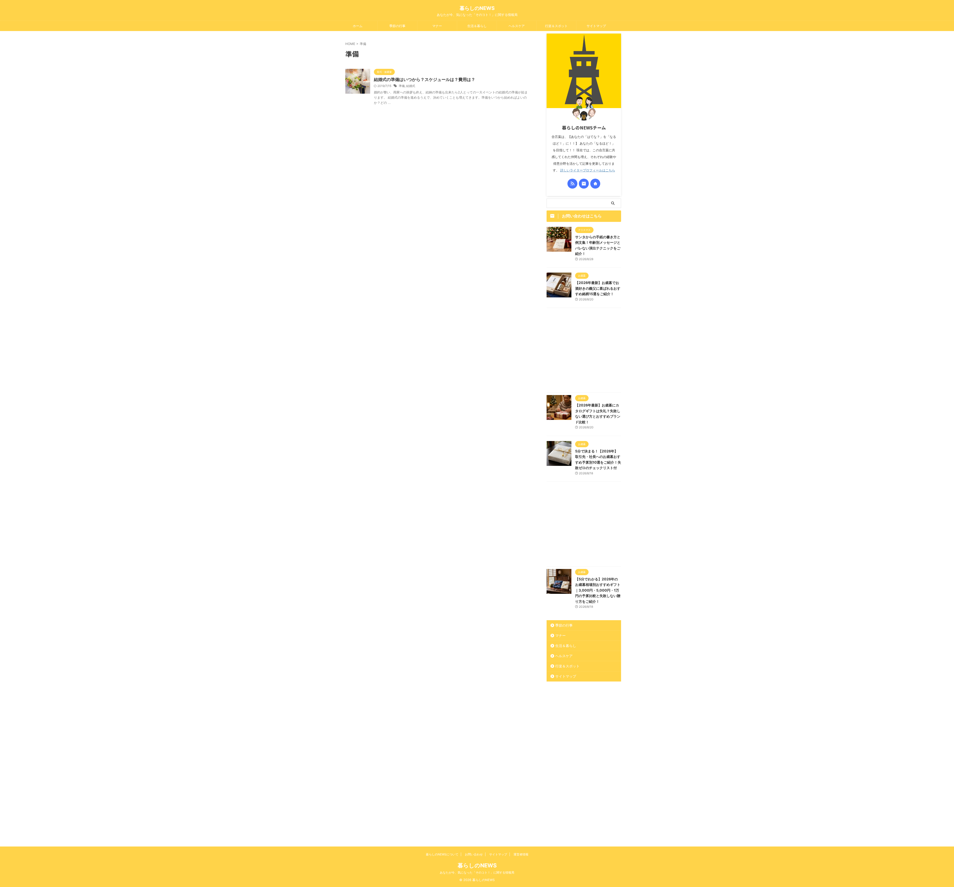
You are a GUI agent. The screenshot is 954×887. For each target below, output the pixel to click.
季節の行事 (397, 26)
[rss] (572, 184)
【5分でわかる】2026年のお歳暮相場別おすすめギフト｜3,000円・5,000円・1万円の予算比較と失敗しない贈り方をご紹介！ (597, 590)
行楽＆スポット (556, 26)
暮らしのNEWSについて (442, 854)
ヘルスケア (517, 26)
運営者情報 (521, 854)
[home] (595, 184)
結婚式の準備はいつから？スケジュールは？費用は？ (424, 79)
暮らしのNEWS (477, 8)
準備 (402, 86)
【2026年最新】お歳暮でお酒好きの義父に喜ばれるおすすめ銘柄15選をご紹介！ (597, 288)
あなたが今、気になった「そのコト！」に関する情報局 (477, 872)
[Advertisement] (584, 351)
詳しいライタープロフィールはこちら (587, 170)
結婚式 (410, 86)
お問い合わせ (474, 854)
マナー (437, 26)
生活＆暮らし (477, 26)
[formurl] (584, 184)
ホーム (357, 26)
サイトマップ (596, 26)
